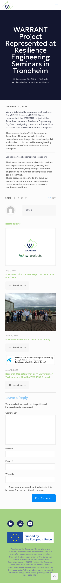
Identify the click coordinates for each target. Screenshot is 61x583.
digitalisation (21, 82)
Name (9, 448)
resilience (44, 82)
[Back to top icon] (54, 576)
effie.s (29, 210)
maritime (33, 82)
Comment (11, 413)
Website (9, 474)
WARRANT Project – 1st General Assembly (27, 339)
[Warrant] (7, 5)
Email (9, 461)
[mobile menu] (56, 5)
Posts (45, 79)
